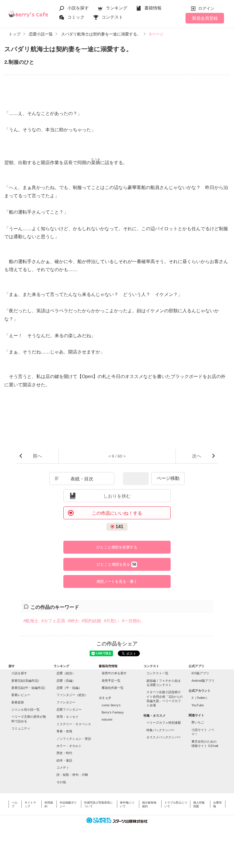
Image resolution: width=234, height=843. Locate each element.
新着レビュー (20, 695)
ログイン (206, 8)
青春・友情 (64, 731)
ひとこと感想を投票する (116, 547)
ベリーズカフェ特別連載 (163, 722)
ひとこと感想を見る (116, 564)
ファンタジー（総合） (72, 695)
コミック (75, 17)
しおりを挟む (117, 496)
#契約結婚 (91, 620)
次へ (196, 456)
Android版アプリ (203, 680)
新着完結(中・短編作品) (28, 687)
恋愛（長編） (66, 680)
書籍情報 (153, 7)
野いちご (197, 722)
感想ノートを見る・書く (116, 581)
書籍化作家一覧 (113, 687)
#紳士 (73, 620)
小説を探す (78, 7)
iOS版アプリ (200, 673)
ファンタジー (66, 702)
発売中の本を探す (114, 673)
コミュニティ (20, 728)
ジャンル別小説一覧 (25, 709)
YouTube (197, 705)
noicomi (107, 719)
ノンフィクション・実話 (74, 738)
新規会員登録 (205, 18)
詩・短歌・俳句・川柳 (72, 774)
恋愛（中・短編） (69, 687)
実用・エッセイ (67, 716)
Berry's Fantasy (113, 712)
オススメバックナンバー (163, 737)
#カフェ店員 (53, 620)
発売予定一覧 (111, 680)
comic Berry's (111, 705)
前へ (37, 456)
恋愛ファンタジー (69, 709)
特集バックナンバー (160, 730)
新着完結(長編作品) (25, 680)
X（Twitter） (200, 697)
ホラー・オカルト (69, 745)
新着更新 (17, 702)
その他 (61, 782)
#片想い (111, 620)
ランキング (116, 7)
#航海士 (31, 620)
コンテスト (112, 17)
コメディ (63, 767)
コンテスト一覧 (157, 673)
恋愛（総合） (66, 673)
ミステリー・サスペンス (74, 724)
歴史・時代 (64, 753)
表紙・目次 (81, 478)
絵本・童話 (64, 760)
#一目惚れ (131, 620)
